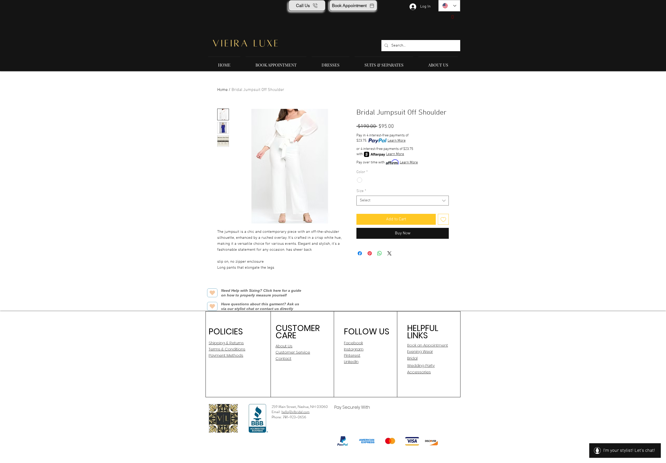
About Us (284, 346)
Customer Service (293, 352)
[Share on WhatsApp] (379, 253)
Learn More (397, 140)
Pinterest (352, 355)
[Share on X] (389, 253)
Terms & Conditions (227, 349)
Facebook (353, 343)
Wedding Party (421, 365)
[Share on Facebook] (360, 253)
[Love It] (212, 292)
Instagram (353, 349)
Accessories (419, 372)
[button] (448, 16)
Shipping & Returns (226, 343)
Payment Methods (226, 355)
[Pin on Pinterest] (370, 253)
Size (361, 191)
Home (222, 89)
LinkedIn (351, 361)
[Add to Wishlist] (443, 219)
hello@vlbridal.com (295, 411)
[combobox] (402, 201)
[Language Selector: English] (449, 5)
